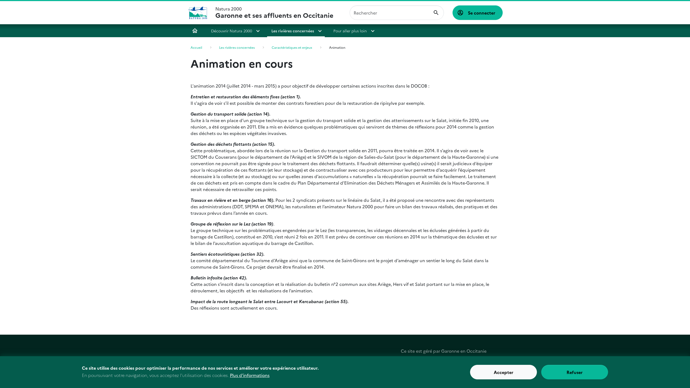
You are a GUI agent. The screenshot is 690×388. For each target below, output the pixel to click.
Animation (337, 47)
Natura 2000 (274, 12)
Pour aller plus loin (350, 30)
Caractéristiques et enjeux (292, 47)
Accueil (194, 30)
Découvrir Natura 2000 (231, 30)
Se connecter (481, 13)
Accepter (503, 372)
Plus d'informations (250, 375)
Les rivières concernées (292, 30)
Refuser (575, 372)
